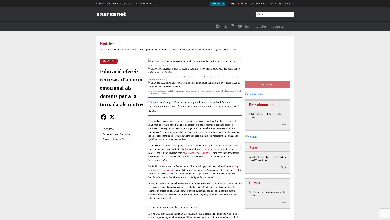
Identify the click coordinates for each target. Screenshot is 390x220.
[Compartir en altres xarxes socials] (120, 117)
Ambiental (112, 49)
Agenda (217, 49)
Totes (102, 49)
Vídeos (234, 49)
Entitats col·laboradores (252, 4)
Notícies (260, 26)
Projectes (165, 49)
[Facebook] (103, 117)
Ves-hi (283, 124)
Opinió (226, 49)
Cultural (134, 49)
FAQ (232, 4)
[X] (112, 117)
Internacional (153, 49)
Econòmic (207, 49)
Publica (289, 4)
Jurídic (175, 49)
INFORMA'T (268, 84)
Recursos (277, 26)
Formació (196, 49)
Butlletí (276, 4)
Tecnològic (185, 49)
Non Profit (218, 4)
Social (143, 49)
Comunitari (123, 49)
